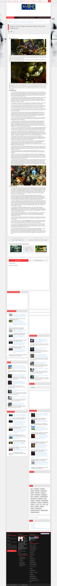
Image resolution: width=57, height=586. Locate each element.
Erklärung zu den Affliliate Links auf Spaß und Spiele (40, 528)
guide (37, 21)
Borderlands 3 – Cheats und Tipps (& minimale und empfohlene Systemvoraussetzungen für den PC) (42, 463)
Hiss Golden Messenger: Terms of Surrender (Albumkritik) (38, 17)
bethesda (31, 552)
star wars (32, 508)
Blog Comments (19, 260)
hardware (32, 500)
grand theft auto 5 (33, 564)
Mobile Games (22, 1)
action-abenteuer (33, 547)
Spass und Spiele (22, 562)
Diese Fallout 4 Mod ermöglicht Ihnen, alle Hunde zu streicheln (19, 415)
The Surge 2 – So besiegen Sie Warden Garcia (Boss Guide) (41, 421)
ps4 (47, 504)
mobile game (33, 502)
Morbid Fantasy (22, 556)
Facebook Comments (38, 260)
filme (32, 496)
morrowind (39, 502)
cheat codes (43, 492)
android (32, 490)
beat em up (24, 21)
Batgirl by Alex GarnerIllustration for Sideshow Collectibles (22, 564)
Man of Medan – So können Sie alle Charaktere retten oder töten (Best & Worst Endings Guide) (19, 343)
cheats (32, 494)
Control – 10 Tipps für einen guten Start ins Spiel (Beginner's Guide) (19, 337)
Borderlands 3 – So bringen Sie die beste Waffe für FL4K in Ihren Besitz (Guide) (41, 415)
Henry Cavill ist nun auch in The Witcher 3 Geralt (19, 438)
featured (34, 21)
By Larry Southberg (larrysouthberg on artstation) (22, 558)
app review (37, 490)
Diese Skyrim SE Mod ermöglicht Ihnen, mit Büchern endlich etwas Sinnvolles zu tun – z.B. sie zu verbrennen (19, 431)
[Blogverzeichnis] (32, 539)
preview (31, 572)
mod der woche (32, 566)
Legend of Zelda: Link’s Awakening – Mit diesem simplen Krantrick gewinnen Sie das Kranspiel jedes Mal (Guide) (41, 446)
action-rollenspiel (15, 21)
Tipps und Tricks (15, 1)
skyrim (32, 506)
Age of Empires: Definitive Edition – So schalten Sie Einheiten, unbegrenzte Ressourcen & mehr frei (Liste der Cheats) (41, 355)
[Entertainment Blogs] (31, 538)
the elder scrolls (38, 508)
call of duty (37, 492)
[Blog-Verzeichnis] (36, 537)
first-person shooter (44, 496)
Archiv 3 (33, 526)
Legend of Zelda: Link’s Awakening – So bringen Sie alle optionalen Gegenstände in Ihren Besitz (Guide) (41, 428)
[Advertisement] (21, 13)
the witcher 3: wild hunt (35, 512)
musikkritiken (32, 570)
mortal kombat (45, 502)
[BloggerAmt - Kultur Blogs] (32, 540)
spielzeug (41, 506)
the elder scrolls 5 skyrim (35, 510)
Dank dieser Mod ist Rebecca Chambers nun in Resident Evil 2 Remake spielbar (19, 444)
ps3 (45, 21)
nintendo (32, 504)
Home (11, 21)
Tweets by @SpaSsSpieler (34, 517)
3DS (31, 488)
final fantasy (37, 496)
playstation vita (41, 21)
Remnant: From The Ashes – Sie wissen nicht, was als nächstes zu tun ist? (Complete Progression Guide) (19, 350)
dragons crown (29, 21)
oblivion (37, 504)
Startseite (9, 1)
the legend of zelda (44, 510)
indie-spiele (38, 500)
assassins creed (43, 490)
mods (31, 568)
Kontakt (33, 527)
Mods (28, 1)
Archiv (33, 524)
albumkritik (42, 488)
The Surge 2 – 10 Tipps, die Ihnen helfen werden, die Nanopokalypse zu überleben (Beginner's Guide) (19, 315)
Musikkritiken (33, 1)
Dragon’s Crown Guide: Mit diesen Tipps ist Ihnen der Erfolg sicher (23, 22)
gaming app (40, 498)
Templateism (19, 584)
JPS (24, 537)
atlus (20, 21)
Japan (34, 545)
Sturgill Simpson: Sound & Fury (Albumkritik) (16, 17)
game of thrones (33, 498)
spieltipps (10, 22)
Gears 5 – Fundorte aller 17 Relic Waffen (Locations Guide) (19, 331)
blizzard (32, 492)
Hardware (39, 1)
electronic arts (37, 494)
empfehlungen (44, 494)
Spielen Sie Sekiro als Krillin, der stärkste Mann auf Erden (19, 450)
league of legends (45, 500)
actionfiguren (36, 488)
